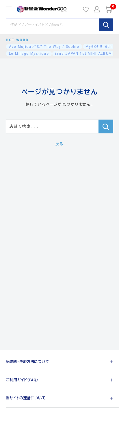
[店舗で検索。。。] (105, 126)
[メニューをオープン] (9, 9)
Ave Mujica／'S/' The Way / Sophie (44, 47)
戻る (59, 144)
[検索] (106, 24)
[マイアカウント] (97, 9)
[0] (108, 9)
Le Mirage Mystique (29, 54)
